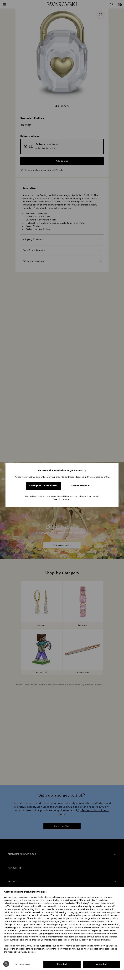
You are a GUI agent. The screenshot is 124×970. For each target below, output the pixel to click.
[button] (115, 466)
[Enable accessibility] (6, 964)
